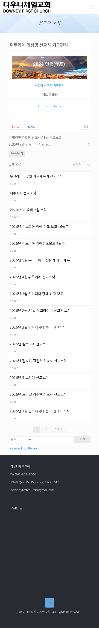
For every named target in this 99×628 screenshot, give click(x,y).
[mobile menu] (93, 7)
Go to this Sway (49, 106)
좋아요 (17, 126)
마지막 (59, 429)
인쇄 (85, 126)
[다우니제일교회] (26, 7)
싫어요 (33, 126)
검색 (82, 439)
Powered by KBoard (23, 448)
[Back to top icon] (49, 603)
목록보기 (17, 153)
